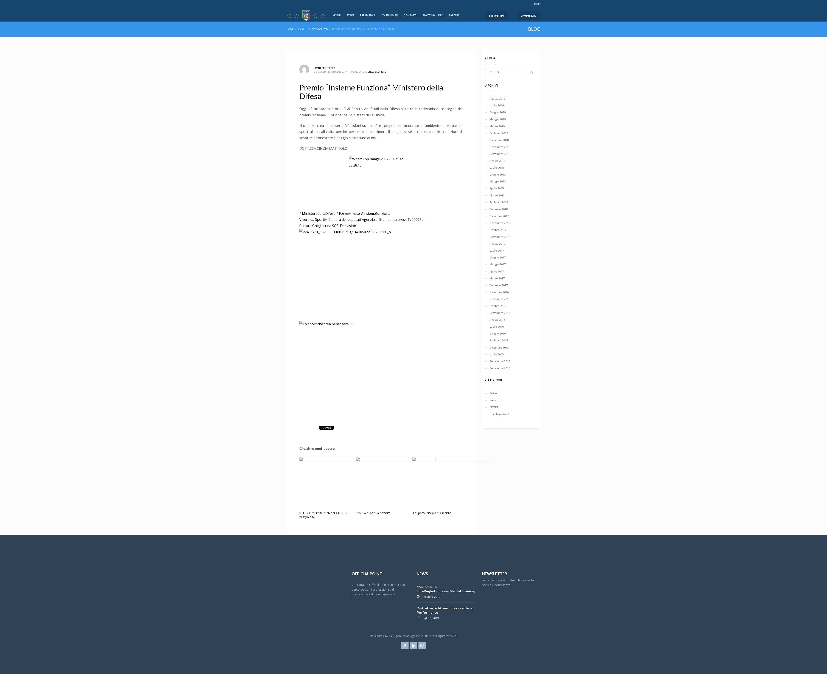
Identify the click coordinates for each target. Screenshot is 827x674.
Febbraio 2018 (499, 202)
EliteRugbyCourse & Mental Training (446, 591)
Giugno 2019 (498, 112)
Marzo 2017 (497, 278)
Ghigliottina (321, 225)
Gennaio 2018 (499, 209)
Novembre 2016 (500, 299)
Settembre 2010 (500, 368)
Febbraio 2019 (499, 133)
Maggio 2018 (498, 181)
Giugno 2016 (498, 333)
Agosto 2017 (497, 244)
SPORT (494, 407)
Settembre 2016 (500, 313)
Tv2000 (413, 219)
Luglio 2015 (497, 354)
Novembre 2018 (500, 147)
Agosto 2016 (497, 320)
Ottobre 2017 (498, 230)
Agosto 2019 (497, 98)
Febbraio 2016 (499, 340)
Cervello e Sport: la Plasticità (373, 513)
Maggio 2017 (498, 264)
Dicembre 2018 (499, 140)
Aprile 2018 (497, 188)
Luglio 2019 (497, 105)
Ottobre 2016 (498, 306)
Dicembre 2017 (499, 216)
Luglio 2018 (497, 168)
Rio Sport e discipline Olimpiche (431, 513)
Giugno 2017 (498, 257)
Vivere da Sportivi (313, 219)
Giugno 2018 (498, 174)
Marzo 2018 (497, 195)
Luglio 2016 (497, 326)
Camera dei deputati (344, 219)
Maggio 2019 (498, 119)
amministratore (324, 68)
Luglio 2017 (497, 250)
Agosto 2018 (497, 161)
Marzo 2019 (497, 126)
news (493, 400)
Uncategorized (376, 71)
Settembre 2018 (500, 154)
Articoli (494, 393)
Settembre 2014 (500, 361)
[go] (531, 72)
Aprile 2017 (497, 271)
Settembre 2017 (500, 237)
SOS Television (344, 225)
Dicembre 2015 (499, 347)
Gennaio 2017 (499, 285)
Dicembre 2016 (499, 292)
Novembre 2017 (500, 223)
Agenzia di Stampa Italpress (384, 219)
